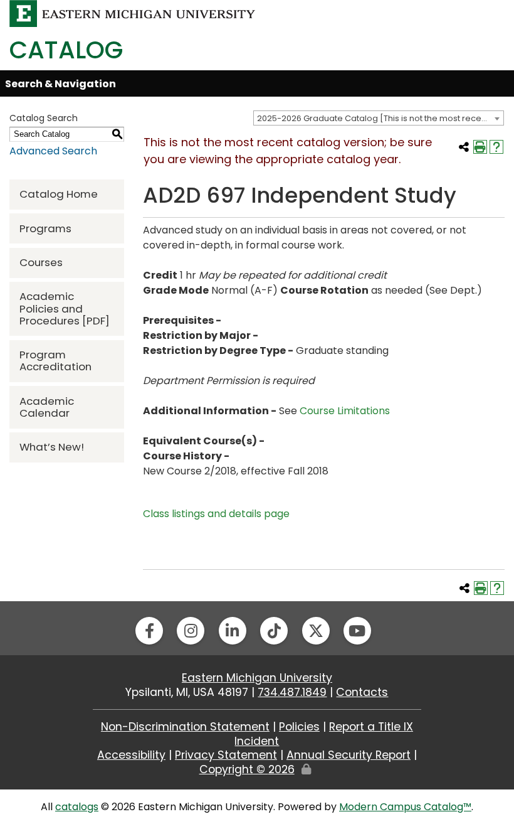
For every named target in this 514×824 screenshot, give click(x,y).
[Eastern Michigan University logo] (132, 13)
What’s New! (51, 446)
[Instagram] (190, 631)
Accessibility (131, 754)
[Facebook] (149, 631)
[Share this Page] (464, 147)
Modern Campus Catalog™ (405, 807)
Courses (41, 262)
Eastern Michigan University (257, 677)
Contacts (362, 692)
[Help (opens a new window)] (496, 147)
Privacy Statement (226, 754)
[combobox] (378, 118)
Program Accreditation (55, 360)
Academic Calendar (46, 406)
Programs (45, 228)
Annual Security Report (348, 754)
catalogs (76, 807)
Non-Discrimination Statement (185, 726)
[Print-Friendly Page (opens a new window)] (480, 147)
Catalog (66, 50)
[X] (316, 631)
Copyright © (247, 769)
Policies (299, 726)
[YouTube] (357, 631)
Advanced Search (53, 151)
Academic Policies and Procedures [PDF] (64, 308)
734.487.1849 (292, 692)
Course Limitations (345, 411)
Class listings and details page (216, 513)
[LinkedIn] (232, 631)
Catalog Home (58, 193)
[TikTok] (274, 631)
